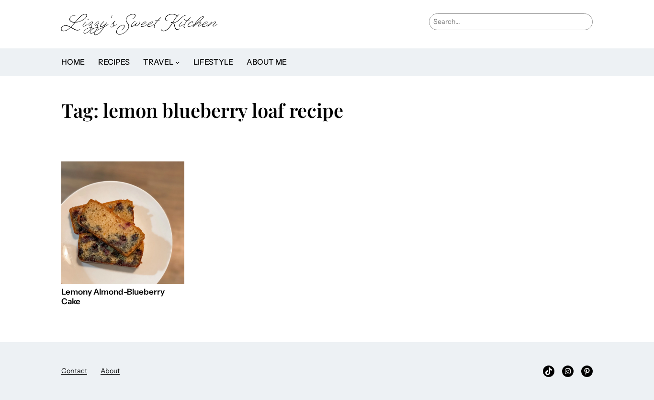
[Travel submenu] (177, 62)
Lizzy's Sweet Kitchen (139, 24)
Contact (74, 370)
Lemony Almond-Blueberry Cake (113, 296)
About (110, 370)
